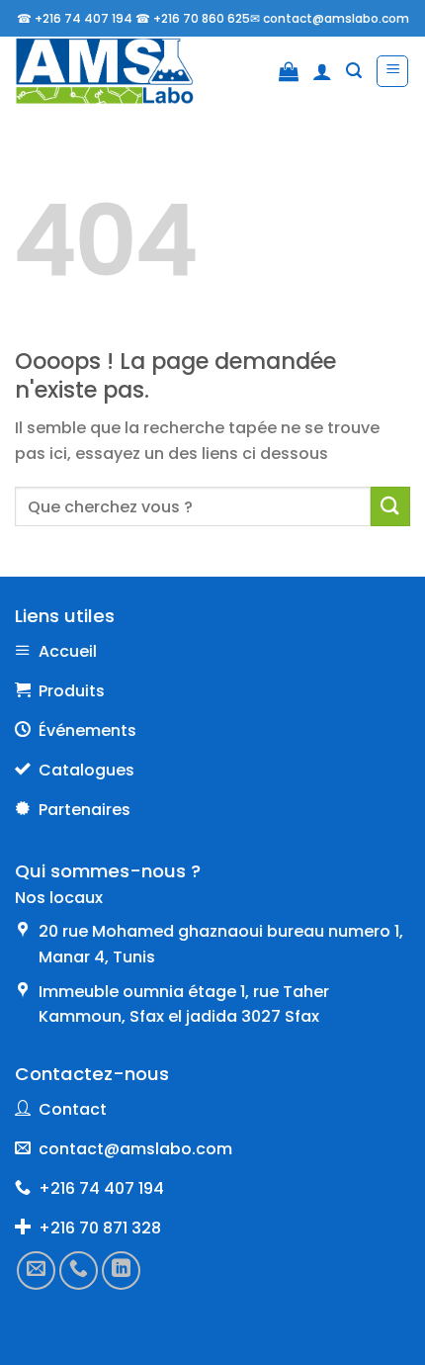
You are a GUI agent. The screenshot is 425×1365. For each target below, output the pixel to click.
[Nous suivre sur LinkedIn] (121, 1270)
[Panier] (288, 71)
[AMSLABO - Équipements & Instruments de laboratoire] (118, 71)
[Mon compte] (322, 71)
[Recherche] (354, 70)
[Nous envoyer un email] (36, 1270)
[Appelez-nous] (78, 1270)
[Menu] (392, 71)
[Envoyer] (390, 506)
